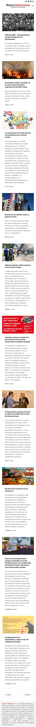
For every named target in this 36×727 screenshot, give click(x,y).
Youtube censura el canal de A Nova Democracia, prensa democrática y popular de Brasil (17, 339)
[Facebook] (33, 1)
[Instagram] (26, 1)
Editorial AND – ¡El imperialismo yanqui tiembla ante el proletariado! (17, 37)
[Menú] (33, 6)
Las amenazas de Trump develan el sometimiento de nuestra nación (18, 135)
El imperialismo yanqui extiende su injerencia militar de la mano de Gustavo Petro (17, 414)
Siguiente (28, 695)
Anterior (8, 695)
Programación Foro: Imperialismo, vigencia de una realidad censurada (17, 639)
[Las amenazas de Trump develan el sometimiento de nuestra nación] (18, 120)
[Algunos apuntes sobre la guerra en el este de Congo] (18, 252)
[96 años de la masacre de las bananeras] (18, 476)
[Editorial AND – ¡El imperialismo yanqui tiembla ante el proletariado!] (18, 22)
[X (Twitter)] (30, 1)
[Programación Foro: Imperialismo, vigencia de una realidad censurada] (18, 625)
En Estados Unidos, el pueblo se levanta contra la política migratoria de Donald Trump (17, 85)
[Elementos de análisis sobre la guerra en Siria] (18, 202)
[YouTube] (28, 1)
